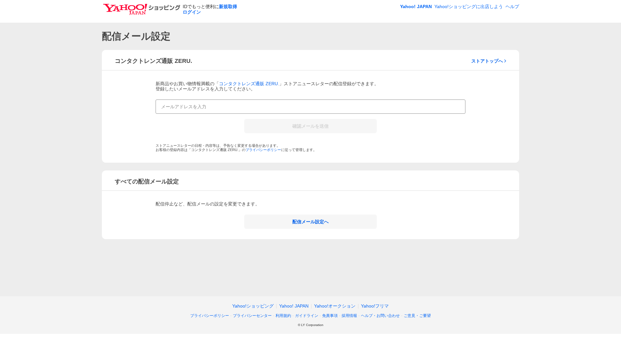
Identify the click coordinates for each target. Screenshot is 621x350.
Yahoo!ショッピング (253, 306)
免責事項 (330, 315)
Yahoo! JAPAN (416, 6)
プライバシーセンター (252, 315)
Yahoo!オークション (334, 306)
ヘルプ (512, 6)
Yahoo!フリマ (375, 306)
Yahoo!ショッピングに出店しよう (468, 6)
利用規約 (283, 315)
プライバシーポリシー (263, 150)
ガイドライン (306, 315)
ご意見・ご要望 (417, 315)
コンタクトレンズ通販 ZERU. (249, 83)
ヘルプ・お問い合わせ (380, 315)
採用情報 (349, 315)
